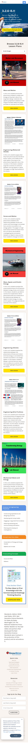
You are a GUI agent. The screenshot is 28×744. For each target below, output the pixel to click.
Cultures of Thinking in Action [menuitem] (14, 683)
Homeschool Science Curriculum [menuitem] (14, 686)
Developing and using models (12, 518)
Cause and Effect (8, 558)
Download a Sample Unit (12, 30)
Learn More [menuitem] (14, 673)
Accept (15, 735)
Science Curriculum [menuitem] (14, 666)
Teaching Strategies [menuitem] (14, 662)
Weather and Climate (9, 546)
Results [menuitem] (14, 660)
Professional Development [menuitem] (14, 669)
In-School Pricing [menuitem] (14, 671)
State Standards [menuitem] (14, 667)
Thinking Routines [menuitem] (14, 664)
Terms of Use (11, 732)
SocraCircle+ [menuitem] (14, 690)
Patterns (6, 561)
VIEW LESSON (14, 108)
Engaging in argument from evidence (14, 521)
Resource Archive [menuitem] (14, 688)
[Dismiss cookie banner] (21, 720)
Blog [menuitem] (14, 681)
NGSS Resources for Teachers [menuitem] (14, 684)
